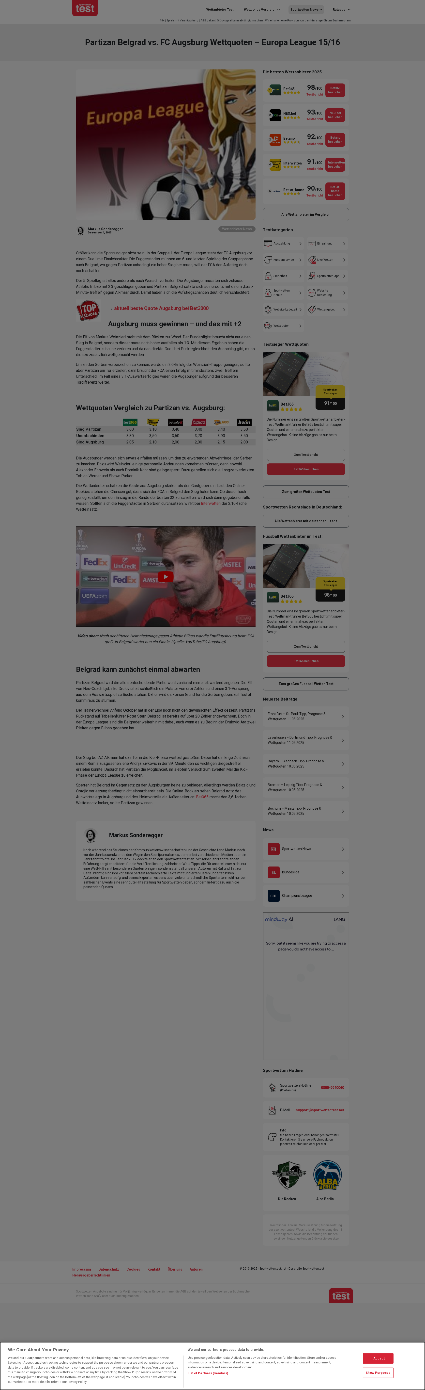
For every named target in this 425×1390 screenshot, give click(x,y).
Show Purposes (378, 1372)
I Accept (378, 1358)
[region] (212, 1366)
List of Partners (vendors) (208, 1373)
